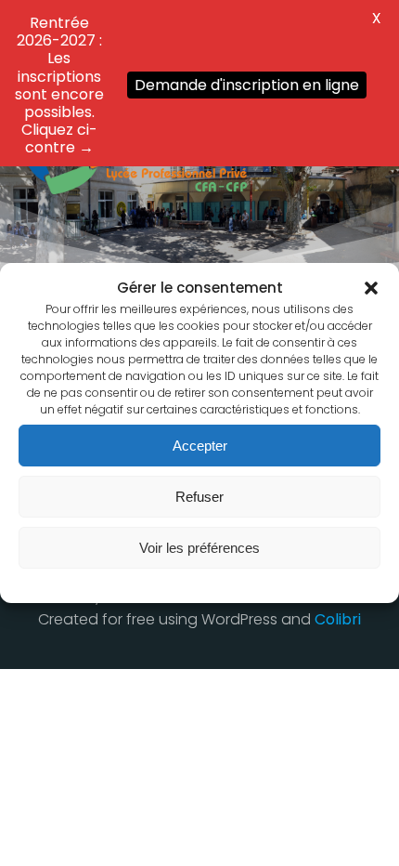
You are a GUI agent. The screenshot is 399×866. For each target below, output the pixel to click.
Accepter (200, 445)
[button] (371, 288)
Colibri (338, 619)
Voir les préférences (199, 548)
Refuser (199, 497)
